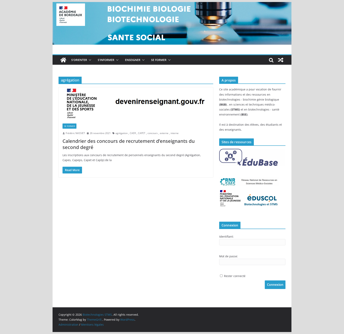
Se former (158, 60)
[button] (89, 60)
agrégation (121, 133)
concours (153, 133)
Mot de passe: (228, 256)
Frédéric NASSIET (75, 133)
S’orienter (79, 60)
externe (164, 133)
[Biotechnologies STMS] (63, 60)
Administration (68, 324)
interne (175, 133)
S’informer (106, 60)
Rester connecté (234, 276)
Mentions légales (92, 324)
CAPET (141, 133)
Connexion (275, 284)
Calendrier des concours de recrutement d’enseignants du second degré (129, 144)
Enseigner (132, 60)
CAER (133, 133)
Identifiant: (226, 236)
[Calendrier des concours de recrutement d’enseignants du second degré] (136, 103)
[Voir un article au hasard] (280, 60)
